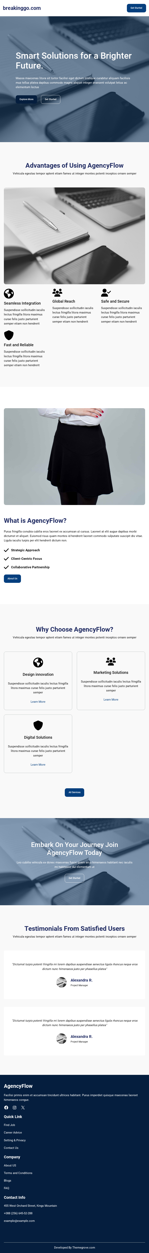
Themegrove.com (83, 1247)
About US (10, 1165)
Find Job (9, 1125)
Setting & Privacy (15, 1140)
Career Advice (13, 1132)
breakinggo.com (22, 8)
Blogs (7, 1180)
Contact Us (11, 1148)
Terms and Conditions (18, 1173)
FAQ (6, 1188)
